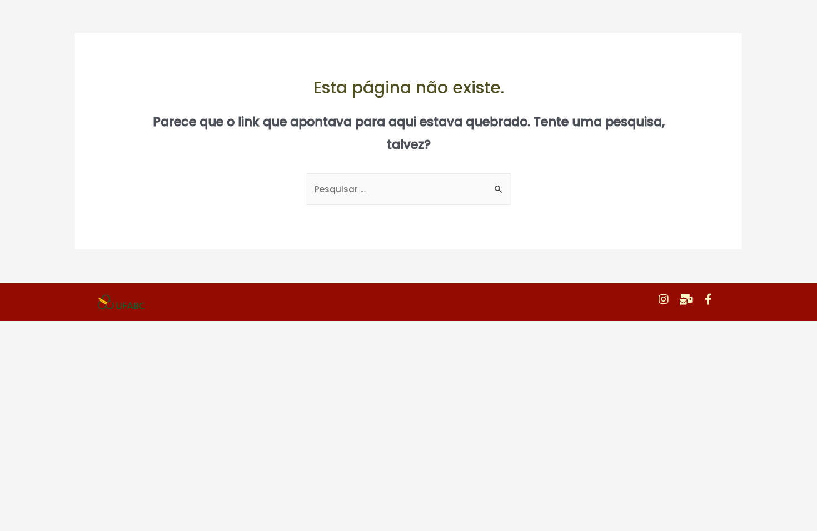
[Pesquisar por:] (408, 189)
